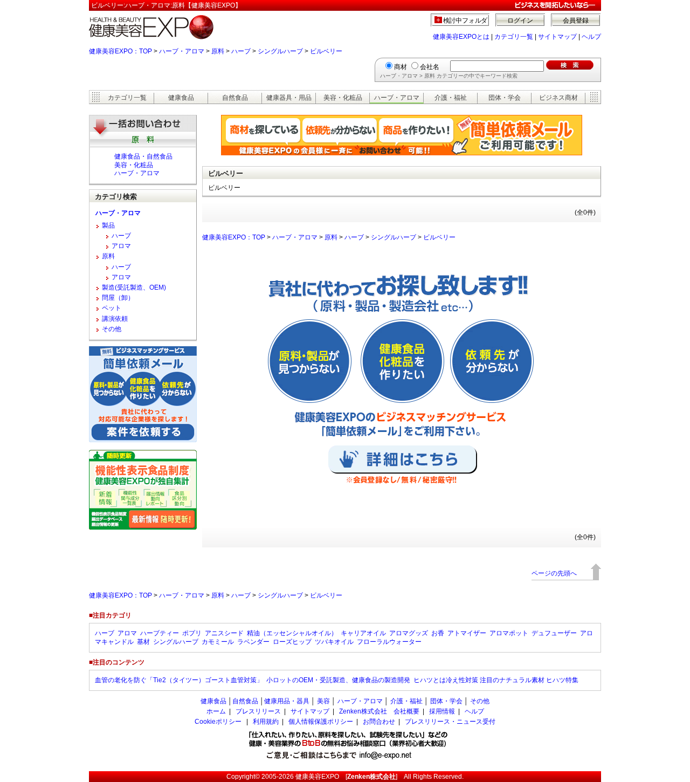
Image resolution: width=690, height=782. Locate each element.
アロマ (121, 246)
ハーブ (241, 51)
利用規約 (266, 721)
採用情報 (442, 711)
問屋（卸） (118, 297)
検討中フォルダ (465, 20)
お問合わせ (379, 721)
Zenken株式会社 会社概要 (379, 711)
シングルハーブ (280, 51)
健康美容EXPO (317, 776)
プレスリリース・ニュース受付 (450, 721)
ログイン (520, 20)
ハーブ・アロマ (181, 51)
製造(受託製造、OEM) (134, 287)
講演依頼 (115, 319)
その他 (111, 329)
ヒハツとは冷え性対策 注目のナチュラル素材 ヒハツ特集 (495, 680)
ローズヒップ (292, 642)
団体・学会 (504, 97)
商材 (400, 67)
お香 (437, 633)
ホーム (216, 711)
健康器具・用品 (289, 97)
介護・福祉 (450, 97)
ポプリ (192, 633)
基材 (143, 642)
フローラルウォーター (389, 642)
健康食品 (181, 97)
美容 (323, 701)
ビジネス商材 (558, 97)
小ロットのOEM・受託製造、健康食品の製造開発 (338, 680)
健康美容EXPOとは (461, 36)
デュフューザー (554, 633)
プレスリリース (258, 711)
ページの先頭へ (554, 573)
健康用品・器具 (286, 701)
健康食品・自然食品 (143, 156)
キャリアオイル (363, 633)
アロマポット (508, 633)
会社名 (429, 67)
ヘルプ (591, 36)
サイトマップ (557, 36)
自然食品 (235, 97)
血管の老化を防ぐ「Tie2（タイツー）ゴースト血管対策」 (179, 680)
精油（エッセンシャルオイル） (292, 633)
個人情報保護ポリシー (320, 721)
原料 (217, 51)
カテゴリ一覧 (513, 36)
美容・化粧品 (342, 97)
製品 (108, 225)
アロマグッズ (408, 633)
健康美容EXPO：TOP (120, 51)
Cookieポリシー (218, 721)
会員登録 (576, 20)
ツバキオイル (334, 642)
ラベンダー (253, 642)
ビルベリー (326, 51)
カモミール (218, 642)
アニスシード (224, 633)
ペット (111, 308)
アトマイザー (466, 633)
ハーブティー (159, 633)
